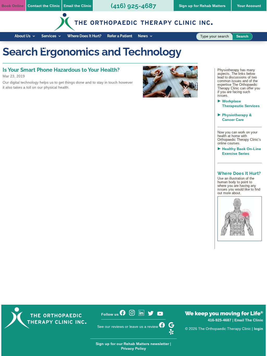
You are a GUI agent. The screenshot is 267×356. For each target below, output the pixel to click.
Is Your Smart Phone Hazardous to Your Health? (61, 70)
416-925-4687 (219, 320)
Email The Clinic (248, 320)
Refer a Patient (119, 36)
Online (13, 6)
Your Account (249, 6)
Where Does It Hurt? (84, 36)
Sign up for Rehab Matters (202, 6)
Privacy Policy (133, 348)
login (258, 329)
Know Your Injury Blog (33, 48)
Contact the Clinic (44, 6)
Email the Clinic (77, 6)
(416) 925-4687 (133, 6)
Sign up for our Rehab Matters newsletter (132, 344)
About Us (23, 36)
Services (48, 36)
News (143, 36)
